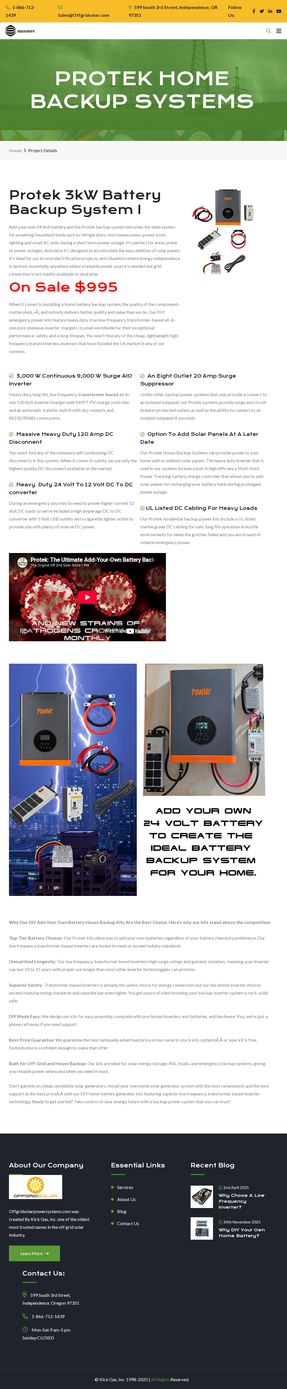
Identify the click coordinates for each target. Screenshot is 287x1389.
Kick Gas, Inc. (112, 1379)
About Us (126, 1199)
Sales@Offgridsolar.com (83, 15)
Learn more (31, 1253)
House (15, 150)
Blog (121, 1211)
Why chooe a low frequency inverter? (242, 1201)
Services (125, 1187)
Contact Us (128, 1223)
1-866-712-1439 (48, 1316)
